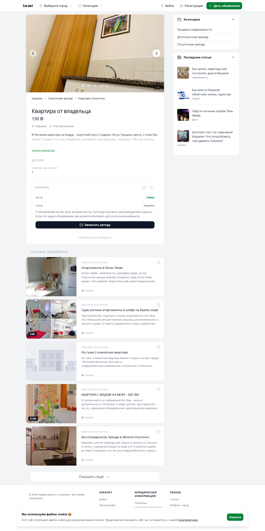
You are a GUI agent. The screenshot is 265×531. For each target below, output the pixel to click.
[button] (95, 53)
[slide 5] (107, 86)
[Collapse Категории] (233, 19)
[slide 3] (95, 86)
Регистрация (194, 6)
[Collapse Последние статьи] (233, 57)
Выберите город (55, 6)
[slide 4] (101, 86)
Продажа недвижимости (194, 30)
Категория (90, 6)
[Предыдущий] (33, 53)
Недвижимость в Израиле (54, 494)
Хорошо (235, 517)
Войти (169, 6)
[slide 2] (89, 86)
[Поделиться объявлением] (151, 187)
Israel (28, 6)
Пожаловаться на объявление (95, 237)
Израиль (37, 98)
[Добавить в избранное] (144, 187)
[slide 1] (83, 86)
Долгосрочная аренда (192, 37)
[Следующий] (156, 53)
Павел (150, 197)
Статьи (174, 499)
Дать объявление (227, 6)
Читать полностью (43, 150)
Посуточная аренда (60, 98)
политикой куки (188, 520)
